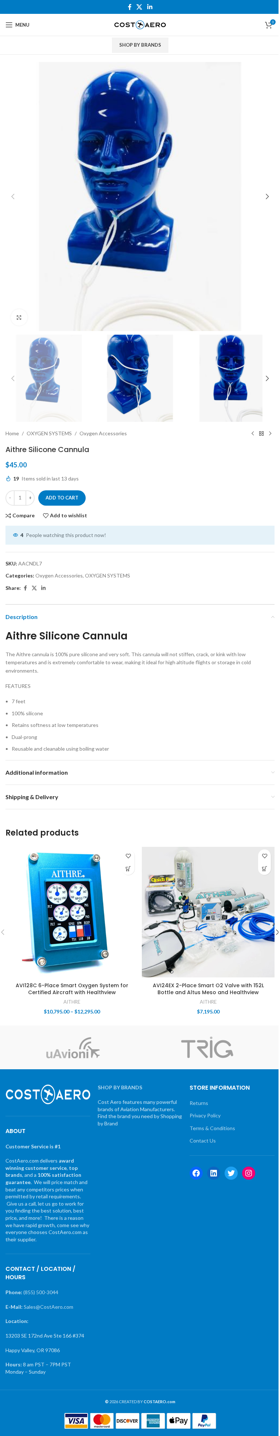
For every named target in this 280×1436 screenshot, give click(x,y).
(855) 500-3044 (40, 1292)
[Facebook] (196, 1173)
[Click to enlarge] (19, 317)
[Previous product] (252, 433)
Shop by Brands (140, 45)
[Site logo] (140, 24)
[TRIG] (207, 1047)
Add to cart (62, 498)
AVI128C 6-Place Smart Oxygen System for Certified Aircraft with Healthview (72, 989)
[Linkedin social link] (150, 6)
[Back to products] (261, 433)
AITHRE (71, 1002)
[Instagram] (248, 1173)
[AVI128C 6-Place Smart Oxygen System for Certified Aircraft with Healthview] (71, 912)
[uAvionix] (72, 1047)
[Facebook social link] (129, 6)
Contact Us (203, 1140)
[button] (12, 196)
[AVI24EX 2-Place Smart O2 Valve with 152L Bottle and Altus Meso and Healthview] (208, 912)
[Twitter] (231, 1173)
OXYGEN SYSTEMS (49, 433)
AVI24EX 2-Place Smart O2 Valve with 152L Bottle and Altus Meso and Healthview (208, 989)
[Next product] (270, 433)
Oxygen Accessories (103, 433)
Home (12, 433)
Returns (199, 1103)
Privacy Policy (205, 1115)
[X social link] (139, 6)
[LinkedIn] (213, 1173)
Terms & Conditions (212, 1128)
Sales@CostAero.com (48, 1307)
